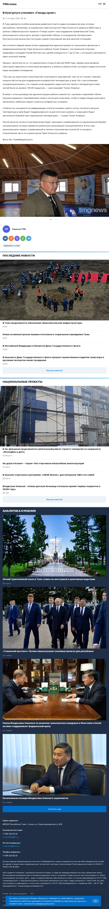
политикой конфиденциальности (39, 903)
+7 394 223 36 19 (10, 855)
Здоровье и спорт (12, 245)
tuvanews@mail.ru (11, 846)
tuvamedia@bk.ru (10, 837)
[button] (50, 219)
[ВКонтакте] (5, 238)
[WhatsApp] (23, 238)
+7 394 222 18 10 (10, 834)
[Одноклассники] (11, 238)
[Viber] (17, 238)
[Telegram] (28, 238)
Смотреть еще (54, 809)
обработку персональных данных (69, 901)
